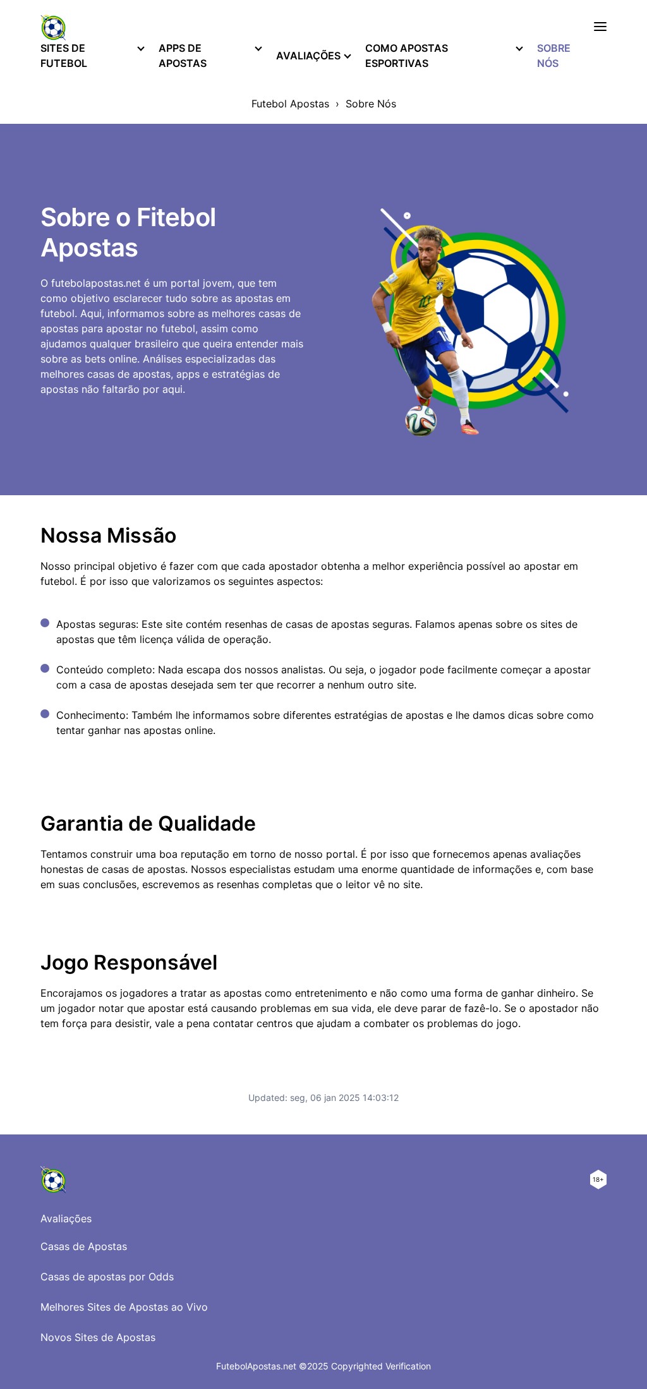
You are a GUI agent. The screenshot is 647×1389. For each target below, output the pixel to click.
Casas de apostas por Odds (107, 1276)
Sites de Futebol (63, 55)
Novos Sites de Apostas (97, 1337)
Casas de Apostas (83, 1246)
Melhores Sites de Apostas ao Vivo (124, 1307)
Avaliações (308, 55)
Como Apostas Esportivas (406, 55)
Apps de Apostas (183, 55)
